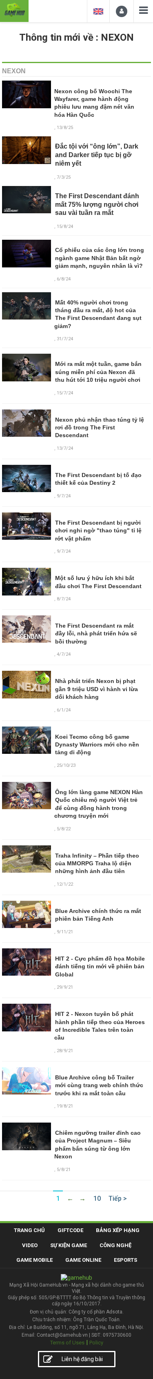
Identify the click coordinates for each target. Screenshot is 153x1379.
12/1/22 (65, 884)
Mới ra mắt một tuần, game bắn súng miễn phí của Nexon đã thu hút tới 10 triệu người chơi (98, 372)
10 (97, 1198)
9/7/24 (64, 496)
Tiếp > (118, 1198)
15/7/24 (65, 393)
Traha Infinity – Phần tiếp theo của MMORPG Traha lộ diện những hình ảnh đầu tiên (97, 863)
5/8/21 (64, 1169)
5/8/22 (64, 829)
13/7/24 (65, 448)
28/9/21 (65, 1050)
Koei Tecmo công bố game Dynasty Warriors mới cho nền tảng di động (97, 744)
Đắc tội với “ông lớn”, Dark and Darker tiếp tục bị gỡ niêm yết (96, 155)
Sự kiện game (68, 1245)
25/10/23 (66, 765)
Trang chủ (29, 1230)
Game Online (83, 1260)
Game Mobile (34, 1260)
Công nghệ (115, 1245)
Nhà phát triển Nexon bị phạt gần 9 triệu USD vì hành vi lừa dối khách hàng (96, 689)
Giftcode (70, 1230)
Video (30, 1245)
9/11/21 (65, 932)
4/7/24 (64, 654)
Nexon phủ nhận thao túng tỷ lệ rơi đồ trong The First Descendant (99, 427)
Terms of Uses (67, 1343)
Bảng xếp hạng (118, 1230)
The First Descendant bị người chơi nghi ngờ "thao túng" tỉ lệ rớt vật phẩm (98, 530)
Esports (125, 1260)
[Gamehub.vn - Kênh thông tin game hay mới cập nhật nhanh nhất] (14, 10)
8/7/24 (64, 599)
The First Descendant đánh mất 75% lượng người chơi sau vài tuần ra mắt (97, 205)
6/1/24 (64, 710)
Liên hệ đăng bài (82, 1359)
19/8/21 (65, 1106)
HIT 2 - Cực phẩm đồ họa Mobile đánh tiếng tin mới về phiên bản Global (100, 966)
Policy (96, 1343)
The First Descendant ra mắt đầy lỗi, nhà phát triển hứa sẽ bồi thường (96, 633)
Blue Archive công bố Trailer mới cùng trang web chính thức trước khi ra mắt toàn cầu (99, 1085)
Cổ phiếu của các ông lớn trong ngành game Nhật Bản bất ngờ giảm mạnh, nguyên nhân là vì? (99, 258)
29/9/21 (65, 987)
